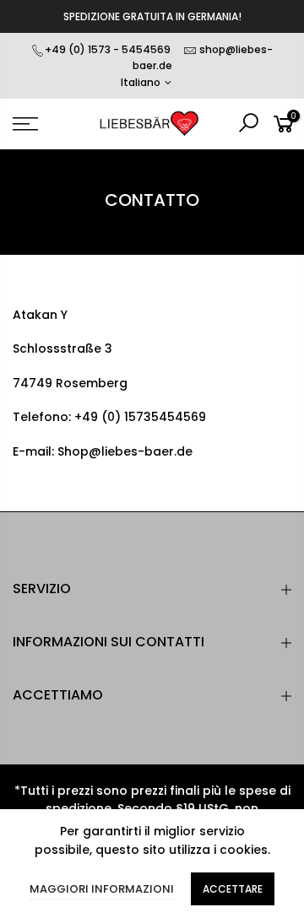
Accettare (233, 889)
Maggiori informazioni (102, 889)
